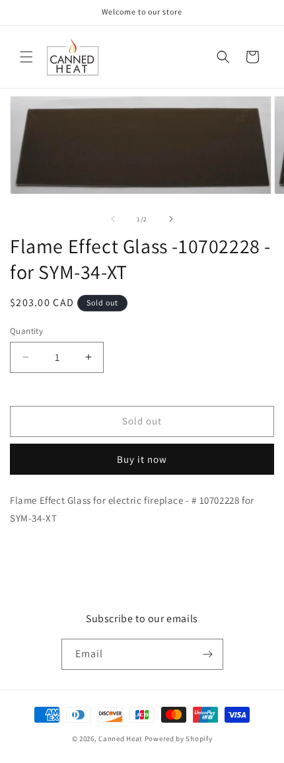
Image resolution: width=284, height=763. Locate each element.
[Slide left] (112, 218)
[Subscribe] (208, 654)
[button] (26, 56)
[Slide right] (171, 218)
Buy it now (142, 459)
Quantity (26, 331)
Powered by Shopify (179, 738)
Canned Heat (120, 738)
